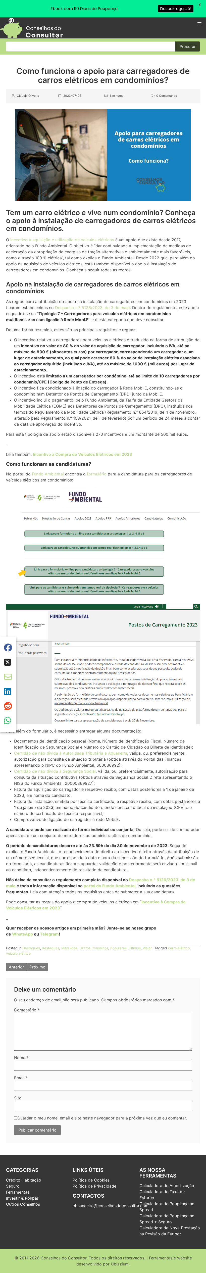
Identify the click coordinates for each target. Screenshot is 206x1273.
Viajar (147, 948)
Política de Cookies (91, 1180)
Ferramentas (17, 1192)
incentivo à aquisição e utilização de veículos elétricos (62, 239)
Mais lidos (69, 948)
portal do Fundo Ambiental (109, 885)
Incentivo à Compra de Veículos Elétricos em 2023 (82, 454)
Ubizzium (120, 1263)
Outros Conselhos (93, 948)
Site (17, 1097)
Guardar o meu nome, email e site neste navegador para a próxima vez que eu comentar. (102, 1117)
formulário (97, 473)
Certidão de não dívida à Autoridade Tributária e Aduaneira (70, 753)
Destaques (31, 948)
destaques (50, 948)
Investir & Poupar (22, 1198)
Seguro (13, 1186)
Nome (21, 1057)
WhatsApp (22, 934)
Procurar (187, 46)
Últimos (135, 948)
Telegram (49, 934)
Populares (118, 948)
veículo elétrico (18, 953)
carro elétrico (179, 948)
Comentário (27, 1009)
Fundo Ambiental (48, 473)
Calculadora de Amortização (166, 1185)
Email (21, 1077)
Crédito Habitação (23, 1180)
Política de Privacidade (94, 1186)
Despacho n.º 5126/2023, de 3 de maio (92, 307)
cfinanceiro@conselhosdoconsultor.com (110, 1205)
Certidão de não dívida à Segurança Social (55, 771)
